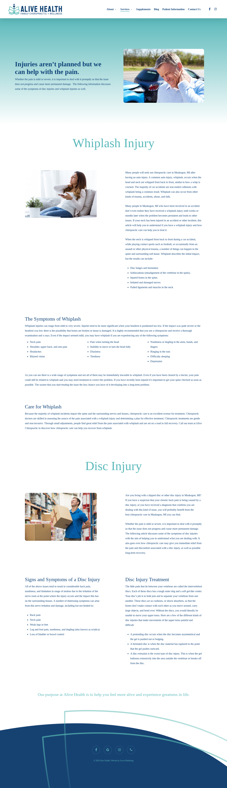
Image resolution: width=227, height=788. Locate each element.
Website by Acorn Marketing (122, 760)
